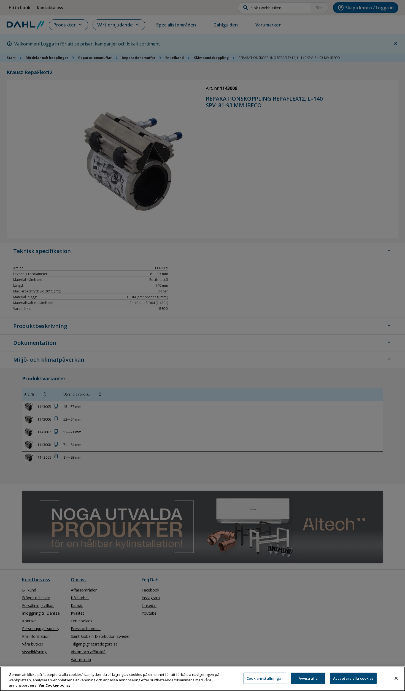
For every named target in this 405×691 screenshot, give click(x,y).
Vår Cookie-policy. (55, 685)
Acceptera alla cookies (353, 678)
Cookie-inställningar (265, 678)
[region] (202, 678)
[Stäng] (396, 678)
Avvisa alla (308, 678)
